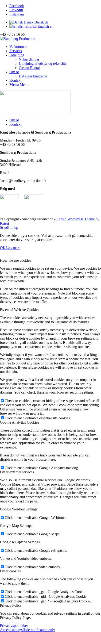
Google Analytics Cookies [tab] (19, 422)
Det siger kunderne (33, 76)
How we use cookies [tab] (15, 260)
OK (3, 248)
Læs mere (13, 248)
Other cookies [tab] (10, 571)
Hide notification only (39, 630)
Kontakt (15, 124)
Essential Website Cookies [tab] (19, 310)
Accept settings (11, 630)
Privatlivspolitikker (14, 626)
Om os (14, 120)
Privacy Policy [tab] (11, 605)
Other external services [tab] (17, 472)
